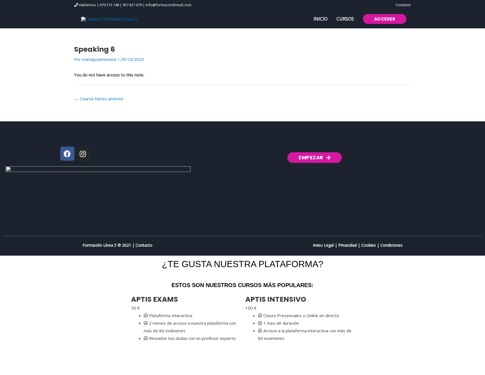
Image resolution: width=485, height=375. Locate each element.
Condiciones (391, 245)
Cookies (368, 245)
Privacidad (347, 245)
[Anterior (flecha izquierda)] (11, 372)
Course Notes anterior (99, 98)
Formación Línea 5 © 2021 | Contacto (117, 245)
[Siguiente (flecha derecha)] (35, 372)
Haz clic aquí (155, 353)
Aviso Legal (323, 245)
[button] (385, 19)
